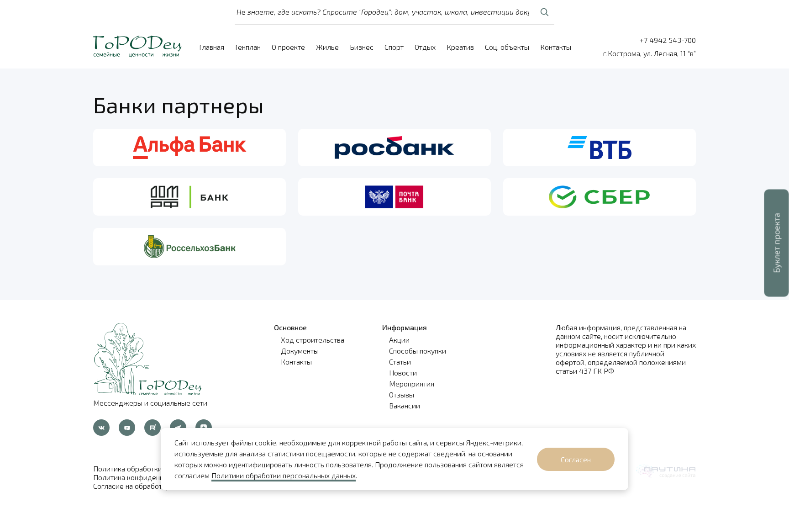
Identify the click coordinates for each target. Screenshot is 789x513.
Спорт (394, 46)
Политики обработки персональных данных (283, 475)
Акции (399, 339)
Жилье (327, 46)
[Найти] (544, 12)
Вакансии (404, 405)
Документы (300, 350)
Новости (403, 372)
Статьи (400, 361)
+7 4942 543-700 (668, 40)
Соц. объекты (507, 46)
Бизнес (361, 46)
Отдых (425, 46)
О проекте (288, 46)
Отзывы (401, 394)
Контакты (555, 46)
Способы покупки (417, 350)
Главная (211, 46)
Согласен (576, 459)
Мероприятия (411, 383)
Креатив (460, 46)
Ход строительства (312, 339)
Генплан (248, 46)
